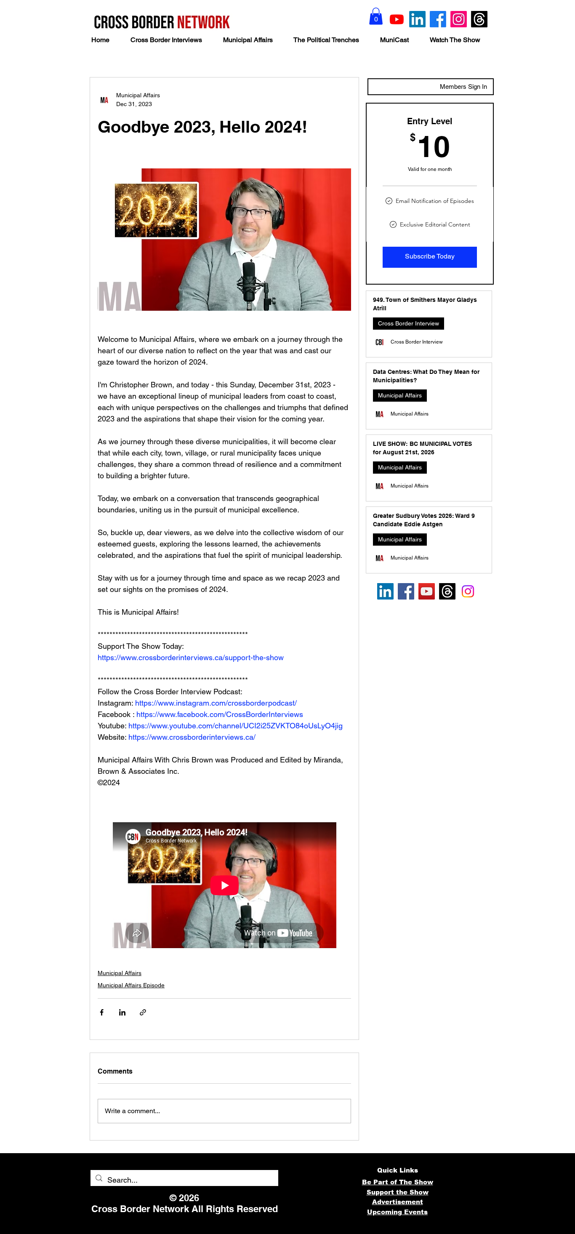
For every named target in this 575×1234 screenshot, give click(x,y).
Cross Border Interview (408, 323)
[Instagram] (458, 19)
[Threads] (479, 19)
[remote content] (224, 885)
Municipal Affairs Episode (131, 985)
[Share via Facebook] (102, 1012)
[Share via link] (143, 1012)
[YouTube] (426, 591)
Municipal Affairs (119, 973)
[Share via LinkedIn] (122, 1012)
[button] (376, 16)
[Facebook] (438, 19)
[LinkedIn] (417, 19)
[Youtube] (397, 19)
